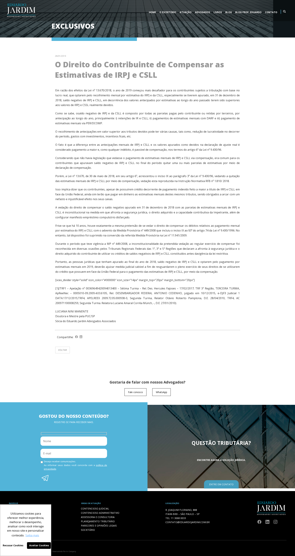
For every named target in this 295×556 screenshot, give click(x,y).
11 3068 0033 (178, 518)
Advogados (202, 12)
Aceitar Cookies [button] (39, 545)
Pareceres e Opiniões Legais (99, 525)
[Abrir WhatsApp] (286, 547)
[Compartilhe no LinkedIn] (81, 337)
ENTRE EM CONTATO (221, 484)
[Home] (21, 17)
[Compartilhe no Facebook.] (76, 337)
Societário (88, 529)
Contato (271, 12)
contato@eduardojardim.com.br (187, 522)
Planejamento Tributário (98, 521)
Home (152, 12)
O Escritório (167, 12)
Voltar (62, 350)
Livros (218, 12)
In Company (71, 551)
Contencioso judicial (95, 508)
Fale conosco (135, 392)
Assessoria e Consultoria (98, 517)
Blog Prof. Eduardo (248, 12)
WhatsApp (161, 392)
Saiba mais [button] (32, 535)
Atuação (186, 12)
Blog (228, 12)
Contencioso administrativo (100, 512)
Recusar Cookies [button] (13, 545)
